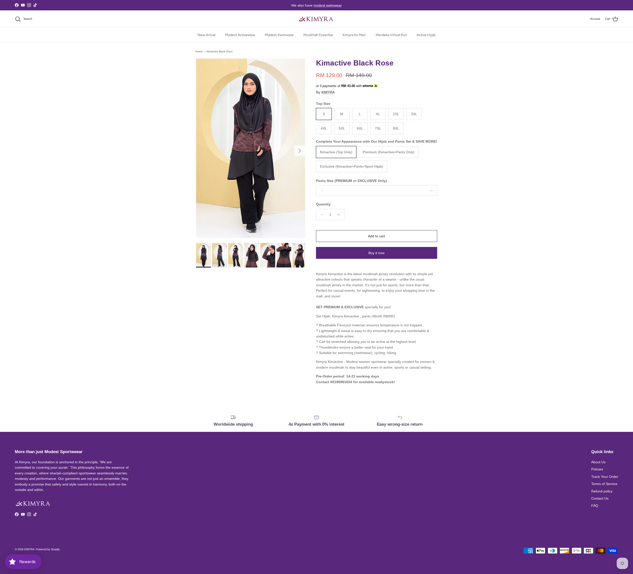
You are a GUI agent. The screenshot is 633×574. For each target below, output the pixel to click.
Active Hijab (426, 35)
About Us (598, 462)
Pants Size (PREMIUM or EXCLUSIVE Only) (351, 181)
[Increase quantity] (340, 214)
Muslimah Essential (318, 35)
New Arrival (206, 35)
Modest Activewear (240, 35)
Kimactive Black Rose (219, 51)
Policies (597, 469)
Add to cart (376, 236)
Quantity (323, 204)
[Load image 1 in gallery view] (250, 148)
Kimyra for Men (354, 35)
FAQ (594, 506)
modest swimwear (328, 5)
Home (199, 51)
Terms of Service (604, 484)
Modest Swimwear (279, 35)
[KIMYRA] (316, 19)
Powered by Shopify (48, 549)
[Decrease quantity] (320, 214)
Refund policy (601, 491)
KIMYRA (328, 92)
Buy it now (376, 253)
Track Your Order (604, 477)
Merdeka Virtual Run (391, 35)
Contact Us (600, 498)
